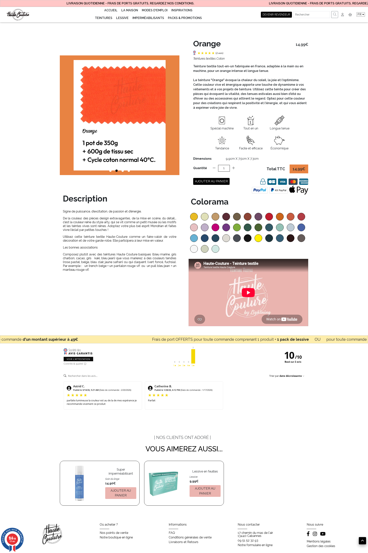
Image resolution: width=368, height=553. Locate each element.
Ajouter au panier (211, 181)
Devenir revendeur (276, 14)
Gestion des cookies (321, 546)
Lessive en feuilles (205, 471)
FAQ (172, 532)
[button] (349, 14)
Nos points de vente (114, 532)
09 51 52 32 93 (248, 540)
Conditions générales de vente (190, 537)
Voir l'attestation (78, 359)
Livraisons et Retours (183, 542)
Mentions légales (319, 541)
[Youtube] (322, 534)
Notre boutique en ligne (116, 537)
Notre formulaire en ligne (255, 545)
